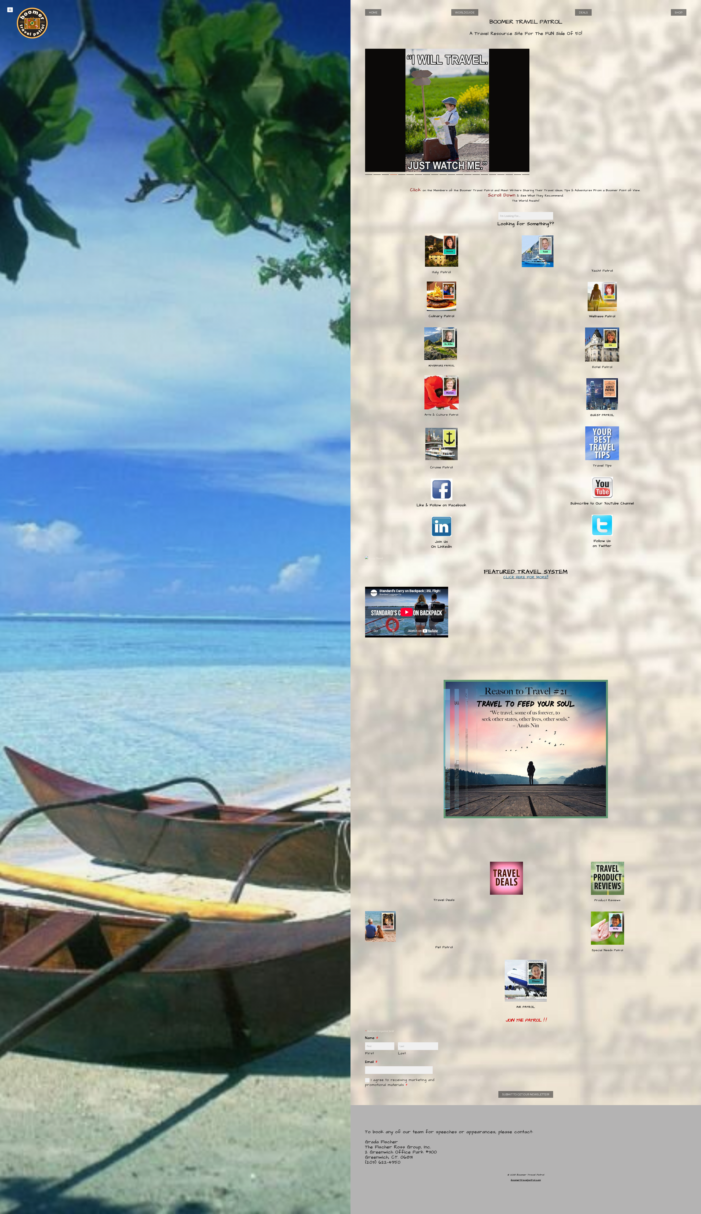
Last (402, 1053)
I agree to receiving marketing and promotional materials (399, 1082)
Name (371, 1038)
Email (371, 1061)
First (369, 1053)
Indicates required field (379, 1031)
